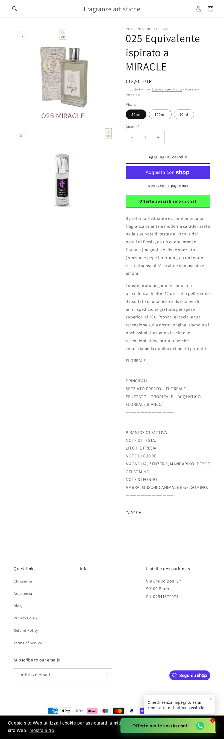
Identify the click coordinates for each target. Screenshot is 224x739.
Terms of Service (28, 642)
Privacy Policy (25, 618)
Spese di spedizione (167, 89)
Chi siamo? (23, 581)
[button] (15, 9)
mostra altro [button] (42, 730)
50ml (136, 114)
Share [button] (136, 512)
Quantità (133, 126)
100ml (160, 114)
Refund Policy (26, 630)
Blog (18, 605)
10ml (183, 114)
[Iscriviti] (106, 675)
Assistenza (23, 593)
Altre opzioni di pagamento (168, 186)
